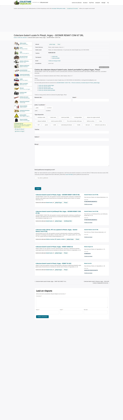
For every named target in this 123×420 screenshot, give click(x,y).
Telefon (37, 129)
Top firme (91, 2)
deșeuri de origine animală (93, 117)
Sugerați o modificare (104, 67)
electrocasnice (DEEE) (56, 121)
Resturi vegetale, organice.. (25, 115)
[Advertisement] (61, 21)
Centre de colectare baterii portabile (47, 90)
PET (39, 125)
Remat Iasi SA (87, 263)
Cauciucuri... (23, 93)
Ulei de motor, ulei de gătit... (25, 88)
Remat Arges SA (88, 246)
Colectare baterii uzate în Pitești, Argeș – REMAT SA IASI (53, 263)
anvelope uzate (41, 117)
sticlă (54, 125)
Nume (37, 309)
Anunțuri (85, 2)
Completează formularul (72, 8)
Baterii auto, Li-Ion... (24, 84)
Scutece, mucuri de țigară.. (25, 120)
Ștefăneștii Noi (68, 221)
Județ (36, 110)
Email (74, 97)
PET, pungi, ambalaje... (24, 48)
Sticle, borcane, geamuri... (25, 52)
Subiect (37, 137)
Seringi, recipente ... (23, 106)
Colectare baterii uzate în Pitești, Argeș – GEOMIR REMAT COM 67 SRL (58, 195)
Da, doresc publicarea (43, 178)
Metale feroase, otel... (24, 57)
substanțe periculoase (66, 125)
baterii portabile (55, 58)
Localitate (48, 110)
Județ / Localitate (40, 105)
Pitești (58, 44)
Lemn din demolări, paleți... (25, 97)
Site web (86, 309)
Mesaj (37, 144)
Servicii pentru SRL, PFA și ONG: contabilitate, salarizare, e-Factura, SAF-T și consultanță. (22, 125)
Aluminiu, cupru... (24, 61)
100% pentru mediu (44, 2)
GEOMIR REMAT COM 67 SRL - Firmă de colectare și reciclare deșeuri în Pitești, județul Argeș (78, 82)
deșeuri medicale (42, 121)
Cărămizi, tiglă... (24, 102)
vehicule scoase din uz (100, 125)
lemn (101, 121)
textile (78, 125)
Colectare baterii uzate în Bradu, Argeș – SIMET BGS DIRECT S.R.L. (51, 281)
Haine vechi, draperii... (24, 79)
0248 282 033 (51, 52)
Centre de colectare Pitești (45, 87)
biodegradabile (78, 117)
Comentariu (39, 296)
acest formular (69, 174)
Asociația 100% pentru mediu (58, 8)
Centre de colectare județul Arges (46, 85)
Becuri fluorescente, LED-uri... (25, 70)
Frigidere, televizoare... (24, 66)
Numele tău (38, 97)
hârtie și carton (90, 121)
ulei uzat (88, 125)
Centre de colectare (77, 2)
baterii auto (55, 56)
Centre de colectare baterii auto (46, 88)
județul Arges (52, 44)
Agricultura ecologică (19, 131)
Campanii (97, 2)
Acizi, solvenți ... (24, 111)
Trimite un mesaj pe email (54, 60)
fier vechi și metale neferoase (74, 121)
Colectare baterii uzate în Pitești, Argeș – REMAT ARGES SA (54, 247)
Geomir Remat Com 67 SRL (91, 194)
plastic (46, 125)
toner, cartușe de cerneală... (25, 75)
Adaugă (103, 2)
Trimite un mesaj (88, 204)
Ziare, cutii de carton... (24, 43)
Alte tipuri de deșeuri (19, 129)
